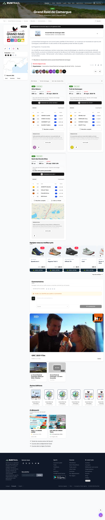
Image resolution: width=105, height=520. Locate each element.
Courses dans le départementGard (42, 443)
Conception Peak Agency (80, 486)
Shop (69, 3)
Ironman (71, 471)
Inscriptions (88, 471)
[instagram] (13, 49)
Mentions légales (62, 486)
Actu (73, 3)
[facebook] (9, 49)
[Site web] (5, 49)
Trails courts (72, 467)
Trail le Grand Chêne (36, 431)
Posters (87, 473)
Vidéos (64, 3)
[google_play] (38, 463)
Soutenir (88, 480)
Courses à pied (57, 462)
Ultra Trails (72, 469)
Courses (47, 3)
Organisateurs (79, 3)
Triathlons (56, 467)
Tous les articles (96, 274)
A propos (87, 465)
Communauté (88, 3)
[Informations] (39, 147)
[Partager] (100, 71)
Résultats (58, 3)
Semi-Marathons (74, 465)
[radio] (6, 55)
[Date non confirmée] (31, 434)
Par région (72, 475)
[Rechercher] (101, 510)
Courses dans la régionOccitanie (41, 446)
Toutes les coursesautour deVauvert (42, 441)
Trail (4, 21)
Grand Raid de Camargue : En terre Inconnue (56, 376)
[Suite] (100, 255)
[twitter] (18, 49)
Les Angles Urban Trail (56, 431)
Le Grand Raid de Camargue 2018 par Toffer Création (37, 376)
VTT (54, 469)
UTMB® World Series (59, 473)
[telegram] (35, 463)
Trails (54, 465)
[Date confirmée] (50, 434)
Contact (87, 462)
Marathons (72, 462)
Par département (74, 473)
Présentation (36, 133)
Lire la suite (48, 142)
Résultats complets (49, 129)
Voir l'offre (39, 270)
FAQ (71, 486)
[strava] (32, 463)
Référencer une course (91, 467)
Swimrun (55, 471)
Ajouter (99, 21)
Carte (53, 3)
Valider (40, 475)
